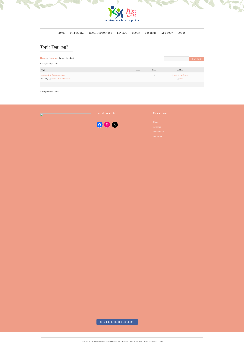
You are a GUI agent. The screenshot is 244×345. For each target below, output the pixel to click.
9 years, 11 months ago (180, 75)
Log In (182, 32)
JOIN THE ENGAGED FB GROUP (117, 322)
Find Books (77, 32)
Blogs (136, 32)
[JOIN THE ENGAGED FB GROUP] (122, 334)
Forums (53, 58)
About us (157, 126)
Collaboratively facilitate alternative (53, 75)
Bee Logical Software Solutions (151, 341)
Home (61, 32)
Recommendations (100, 32)
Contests (150, 32)
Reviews (122, 32)
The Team (157, 136)
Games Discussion (64, 79)
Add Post (167, 32)
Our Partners (158, 131)
